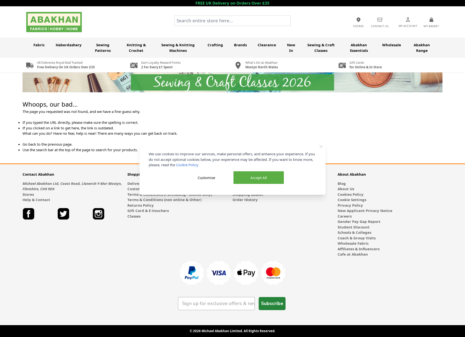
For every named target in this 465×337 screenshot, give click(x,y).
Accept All (258, 177)
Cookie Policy (187, 164)
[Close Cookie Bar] (321, 146)
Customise (206, 177)
